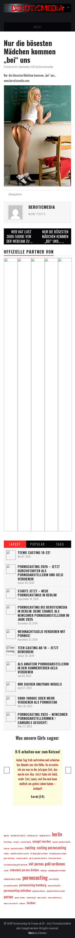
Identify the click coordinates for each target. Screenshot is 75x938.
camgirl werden (41, 841)
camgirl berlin (25, 841)
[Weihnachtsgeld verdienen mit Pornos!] (10, 634)
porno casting (54, 878)
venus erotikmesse (54, 897)
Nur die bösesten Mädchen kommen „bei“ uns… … (55, 236)
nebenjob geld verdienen (57, 870)
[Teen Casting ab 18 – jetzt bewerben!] (10, 650)
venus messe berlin (11, 903)
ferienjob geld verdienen (39, 853)
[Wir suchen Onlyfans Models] (10, 686)
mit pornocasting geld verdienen (15, 864)
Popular (37, 544)
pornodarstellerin (38, 890)
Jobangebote (15, 194)
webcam (22, 903)
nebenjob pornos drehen (12, 878)
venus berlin (41, 897)
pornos (8, 896)
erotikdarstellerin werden (19, 853)
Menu (37, 26)
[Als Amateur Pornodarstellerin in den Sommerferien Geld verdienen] (10, 666)
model (6, 870)
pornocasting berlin (11, 885)
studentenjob (31, 897)
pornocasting (35, 877)
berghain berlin (44, 835)
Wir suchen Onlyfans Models (40, 684)
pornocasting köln (54, 885)
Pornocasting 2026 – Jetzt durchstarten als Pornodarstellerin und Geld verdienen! (40, 572)
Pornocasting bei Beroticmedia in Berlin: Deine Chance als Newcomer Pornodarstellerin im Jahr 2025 (43, 613)
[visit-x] (24, 394)
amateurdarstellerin (18, 835)
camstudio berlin (17, 848)
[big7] (38, 394)
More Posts (37, 214)
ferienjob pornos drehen (57, 853)
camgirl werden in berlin (61, 841)
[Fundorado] (65, 394)
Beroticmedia (46, 67)
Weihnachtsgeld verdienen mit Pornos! (41, 633)
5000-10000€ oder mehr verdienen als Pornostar (37, 700)
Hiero (31, 933)
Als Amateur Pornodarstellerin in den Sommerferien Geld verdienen (43, 667)
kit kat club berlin (54, 858)
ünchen (31, 903)
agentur (6, 835)
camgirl (16, 841)
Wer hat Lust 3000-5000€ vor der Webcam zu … (20, 236)
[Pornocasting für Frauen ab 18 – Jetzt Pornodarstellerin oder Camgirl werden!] (37, 7)
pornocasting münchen (17, 890)
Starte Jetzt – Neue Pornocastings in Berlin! (37, 592)
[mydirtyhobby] (11, 394)
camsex (6, 848)
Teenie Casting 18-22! (34, 552)
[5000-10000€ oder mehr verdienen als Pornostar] (10, 700)
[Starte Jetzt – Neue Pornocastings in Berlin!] (10, 593)
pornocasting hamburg (32, 885)
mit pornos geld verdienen (47, 863)
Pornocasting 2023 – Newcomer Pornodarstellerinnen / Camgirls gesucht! (43, 718)
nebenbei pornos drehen (24, 870)
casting (30, 847)
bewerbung (8, 841)
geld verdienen (9, 858)
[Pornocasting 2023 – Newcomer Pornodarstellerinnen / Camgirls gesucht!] (10, 716)
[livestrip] (51, 394)
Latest (15, 544)
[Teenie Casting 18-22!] (10, 555)
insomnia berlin (22, 858)
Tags (60, 544)
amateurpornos (32, 835)
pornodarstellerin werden (56, 890)
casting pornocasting (51, 847)
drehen (6, 853)
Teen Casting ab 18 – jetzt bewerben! (38, 649)
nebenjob (43, 870)
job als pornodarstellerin (38, 858)
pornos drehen (20, 897)
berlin (57, 834)
